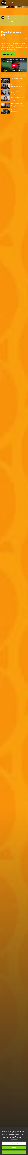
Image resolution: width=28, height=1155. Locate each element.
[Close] (26, 1129)
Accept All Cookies (14, 1152)
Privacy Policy (14, 1139)
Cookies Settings (14, 1143)
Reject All (14, 1147)
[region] (14, 1141)
